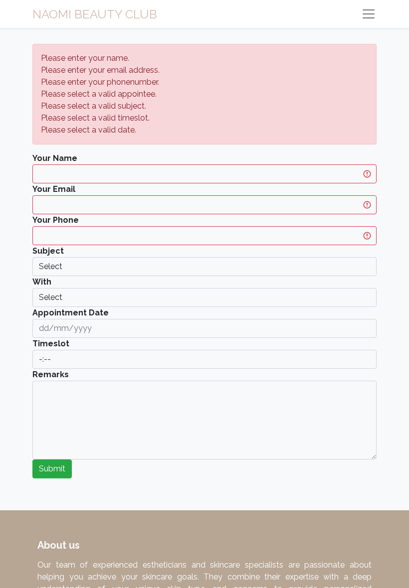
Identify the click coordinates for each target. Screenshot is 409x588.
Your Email (53, 189)
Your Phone (55, 220)
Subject (48, 251)
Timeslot (50, 343)
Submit (52, 468)
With (41, 282)
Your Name (54, 158)
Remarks (50, 374)
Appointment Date (70, 312)
